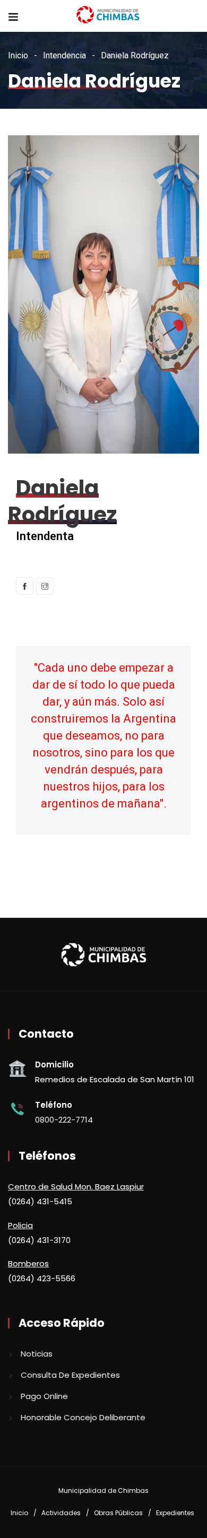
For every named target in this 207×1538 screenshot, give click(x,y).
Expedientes (175, 1512)
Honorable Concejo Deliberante (83, 1417)
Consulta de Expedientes (70, 1374)
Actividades (61, 1512)
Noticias (37, 1353)
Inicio (18, 55)
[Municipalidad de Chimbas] (109, 16)
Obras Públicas (118, 1512)
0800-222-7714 (64, 1119)
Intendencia (64, 55)
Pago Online (44, 1396)
